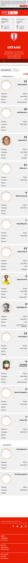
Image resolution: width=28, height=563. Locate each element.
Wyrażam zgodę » (23, 6)
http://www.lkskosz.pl (14, 58)
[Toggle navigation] (25, 12)
